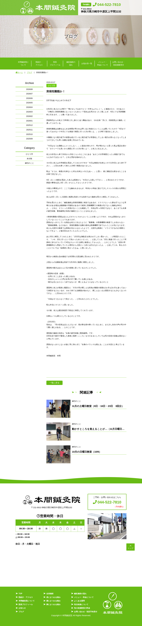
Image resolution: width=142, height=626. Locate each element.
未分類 (29, 159)
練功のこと (29, 163)
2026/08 (29, 89)
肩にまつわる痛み (53, 597)
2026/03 (29, 112)
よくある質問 (79, 601)
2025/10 (29, 134)
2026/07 (29, 94)
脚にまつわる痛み (53, 604)
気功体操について (81, 604)
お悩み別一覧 (86, 63)
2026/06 (29, 98)
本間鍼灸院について (27, 601)
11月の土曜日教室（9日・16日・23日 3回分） (98, 406)
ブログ (29, 72)
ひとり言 (29, 154)
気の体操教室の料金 (82, 608)
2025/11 (29, 130)
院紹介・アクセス (26, 597)
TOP (20, 594)
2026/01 (29, 121)
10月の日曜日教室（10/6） (86, 451)
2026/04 (29, 107)
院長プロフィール (26, 604)
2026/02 (29, 116)
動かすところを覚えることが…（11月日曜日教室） (100, 429)
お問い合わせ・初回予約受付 (85, 612)
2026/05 (29, 103)
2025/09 (29, 139)
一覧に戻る (54, 383)
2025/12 (29, 125)
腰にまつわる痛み (53, 601)
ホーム (20, 72)
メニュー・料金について (84, 597)
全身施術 (49, 594)
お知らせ (22, 608)
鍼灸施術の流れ (80, 594)
